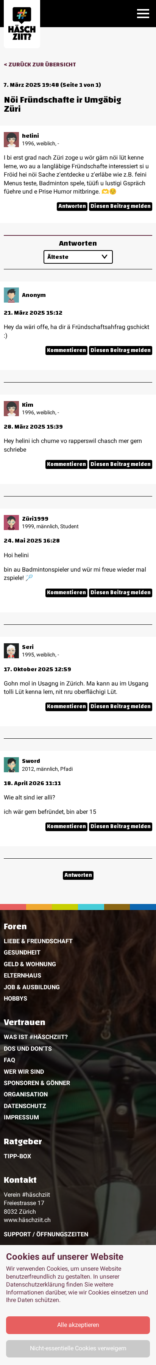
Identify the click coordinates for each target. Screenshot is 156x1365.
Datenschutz (25, 1106)
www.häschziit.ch (27, 1220)
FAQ (9, 1060)
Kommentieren (66, 350)
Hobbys (15, 998)
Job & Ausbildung (32, 987)
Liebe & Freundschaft (38, 941)
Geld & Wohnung (30, 964)
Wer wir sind (24, 1071)
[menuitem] (78, 964)
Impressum (21, 1117)
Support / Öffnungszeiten (46, 1234)
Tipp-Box (17, 1156)
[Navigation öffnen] (143, 13)
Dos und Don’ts (28, 1048)
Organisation (26, 1094)
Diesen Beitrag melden (120, 206)
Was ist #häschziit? (36, 1037)
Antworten (72, 206)
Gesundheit (22, 952)
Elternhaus (22, 975)
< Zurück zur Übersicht (40, 64)
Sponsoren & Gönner (37, 1083)
